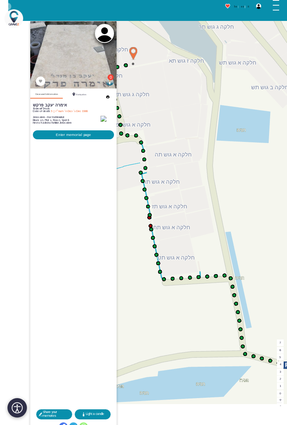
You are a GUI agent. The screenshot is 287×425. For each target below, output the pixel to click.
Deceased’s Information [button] (47, 94)
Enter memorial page (73, 135)
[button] (278, 6)
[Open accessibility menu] (17, 408)
